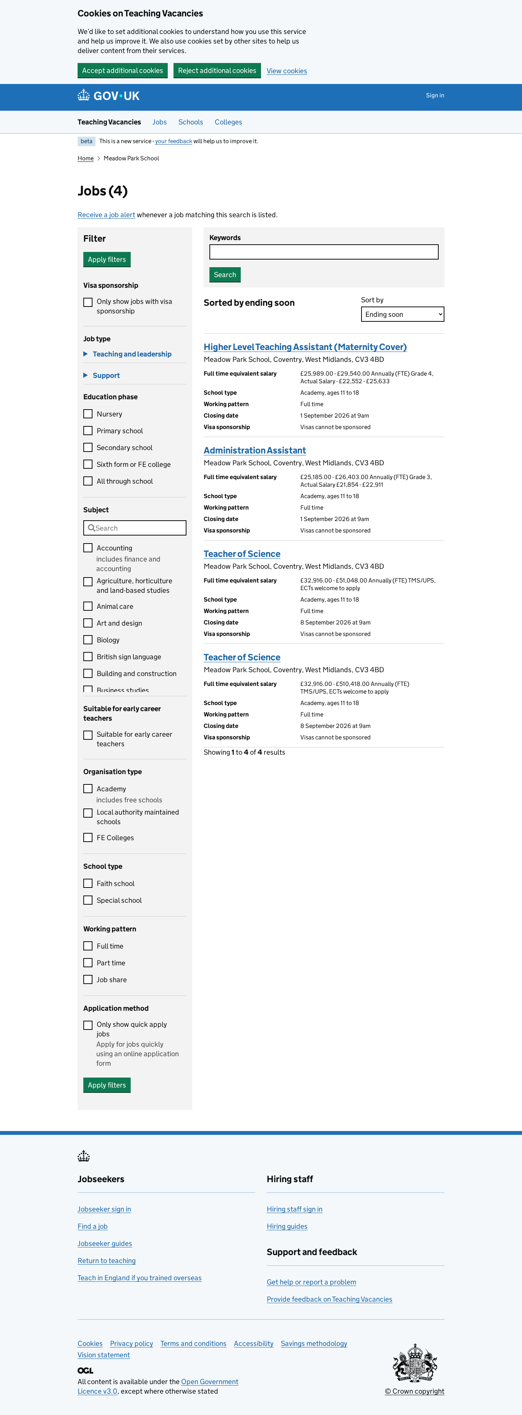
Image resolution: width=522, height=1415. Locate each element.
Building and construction (137, 673)
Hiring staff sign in (295, 1209)
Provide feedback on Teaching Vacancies (329, 1299)
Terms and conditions (193, 1343)
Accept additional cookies (122, 70)
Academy (111, 788)
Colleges (228, 122)
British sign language (129, 656)
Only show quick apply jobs (132, 1029)
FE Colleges (115, 837)
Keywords (225, 237)
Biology (108, 640)
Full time (110, 946)
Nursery (109, 414)
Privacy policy (131, 1343)
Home (86, 158)
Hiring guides (287, 1226)
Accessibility (254, 1343)
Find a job (93, 1226)
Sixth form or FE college (134, 464)
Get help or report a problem (311, 1282)
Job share (112, 979)
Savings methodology (314, 1343)
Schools (190, 122)
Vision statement (104, 1354)
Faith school (116, 883)
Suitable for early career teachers (134, 739)
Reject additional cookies (217, 70)
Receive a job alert (106, 214)
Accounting (114, 548)
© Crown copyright (414, 1391)
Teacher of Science (242, 553)
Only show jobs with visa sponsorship (134, 306)
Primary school (120, 430)
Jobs (159, 122)
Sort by (372, 299)
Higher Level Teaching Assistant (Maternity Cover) (305, 346)
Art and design (119, 623)
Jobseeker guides (105, 1243)
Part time (111, 962)
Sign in (435, 95)
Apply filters (107, 259)
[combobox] (134, 528)
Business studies (123, 690)
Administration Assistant (255, 450)
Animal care (115, 606)
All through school (125, 481)
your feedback (173, 141)
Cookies (90, 1343)
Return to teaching (107, 1260)
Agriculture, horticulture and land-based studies (134, 585)
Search (225, 274)
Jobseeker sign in (104, 1209)
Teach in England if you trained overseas (140, 1277)
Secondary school (124, 447)
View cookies (287, 70)
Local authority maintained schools (138, 817)
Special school (119, 900)
